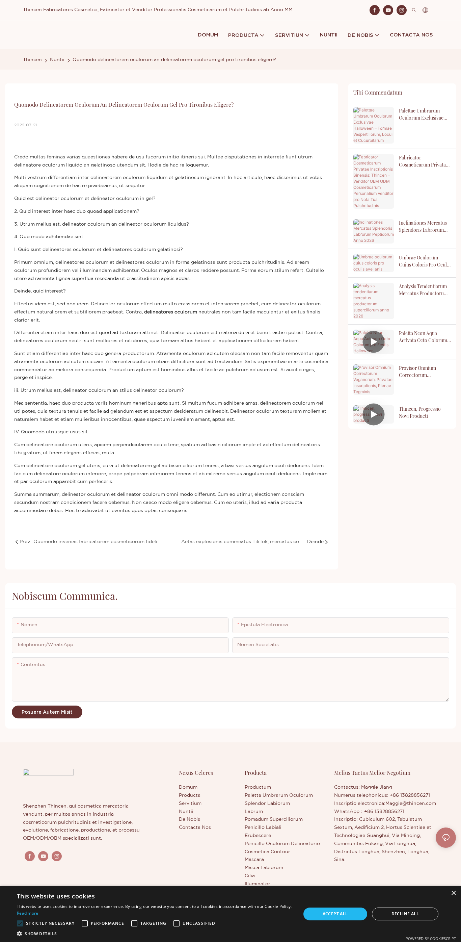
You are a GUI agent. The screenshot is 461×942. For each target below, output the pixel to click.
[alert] (230, 914)
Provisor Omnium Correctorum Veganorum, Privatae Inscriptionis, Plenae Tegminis (420, 372)
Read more (27, 913)
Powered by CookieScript (431, 938)
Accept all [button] (335, 914)
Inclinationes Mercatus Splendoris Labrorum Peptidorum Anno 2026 (423, 226)
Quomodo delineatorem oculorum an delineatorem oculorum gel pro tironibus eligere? (174, 60)
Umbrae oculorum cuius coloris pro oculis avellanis (424, 261)
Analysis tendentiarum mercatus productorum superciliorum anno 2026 (423, 290)
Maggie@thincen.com (410, 803)
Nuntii (57, 60)
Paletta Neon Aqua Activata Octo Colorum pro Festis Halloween (423, 337)
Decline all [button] (405, 914)
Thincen (32, 60)
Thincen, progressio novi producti (420, 412)
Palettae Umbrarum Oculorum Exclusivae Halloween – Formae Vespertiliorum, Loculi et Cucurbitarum (422, 114)
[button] (20, 923)
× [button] (453, 893)
